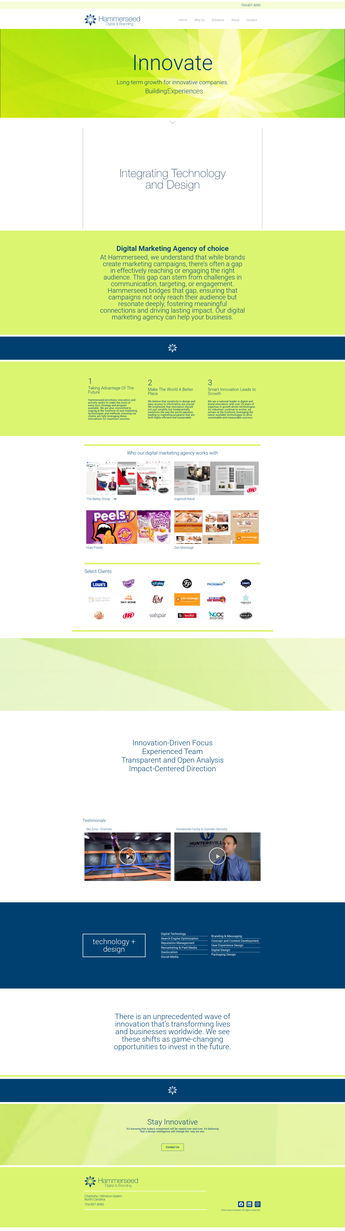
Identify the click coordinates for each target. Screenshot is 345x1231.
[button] (184, 499)
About (235, 20)
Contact (252, 20)
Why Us (199, 20)
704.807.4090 (251, 5)
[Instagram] (258, 1204)
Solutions (218, 20)
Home (183, 20)
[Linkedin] (249, 1204)
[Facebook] (241, 1204)
